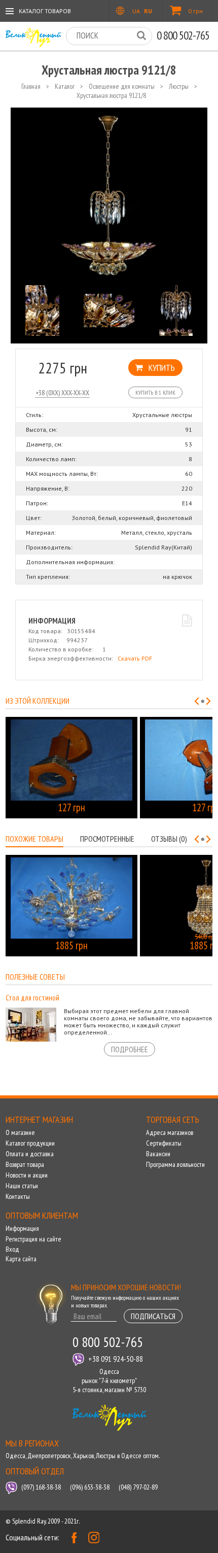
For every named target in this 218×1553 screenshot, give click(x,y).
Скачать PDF (135, 658)
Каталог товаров (45, 11)
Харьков (83, 1455)
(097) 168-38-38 (41, 1487)
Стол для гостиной (32, 998)
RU (148, 11)
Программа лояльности (175, 1164)
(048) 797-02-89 (138, 1487)
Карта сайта (21, 1258)
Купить (162, 367)
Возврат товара (25, 1164)
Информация (22, 1228)
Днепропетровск (49, 1455)
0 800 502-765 (183, 35)
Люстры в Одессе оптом (127, 1455)
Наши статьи (22, 1185)
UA (136, 11)
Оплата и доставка (30, 1153)
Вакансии (158, 1153)
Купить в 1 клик (155, 392)
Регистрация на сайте (33, 1239)
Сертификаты (163, 1143)
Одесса (15, 1455)
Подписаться (153, 1316)
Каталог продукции (30, 1143)
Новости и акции (27, 1175)
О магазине (20, 1132)
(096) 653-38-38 (90, 1487)
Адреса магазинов (169, 1132)
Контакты (18, 1196)
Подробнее (129, 1049)
